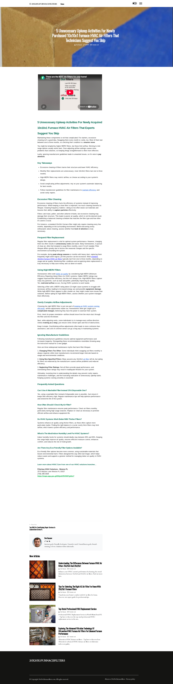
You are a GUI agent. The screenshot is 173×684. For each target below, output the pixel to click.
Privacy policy (130, 679)
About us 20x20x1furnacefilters (115, 679)
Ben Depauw (79, 45)
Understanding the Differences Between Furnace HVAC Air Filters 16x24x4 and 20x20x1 (80, 564)
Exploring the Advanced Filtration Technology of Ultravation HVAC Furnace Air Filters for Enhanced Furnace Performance (80, 631)
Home (62, 4)
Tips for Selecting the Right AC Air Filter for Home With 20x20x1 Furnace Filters (79, 588)
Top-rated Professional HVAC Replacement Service (77, 608)
